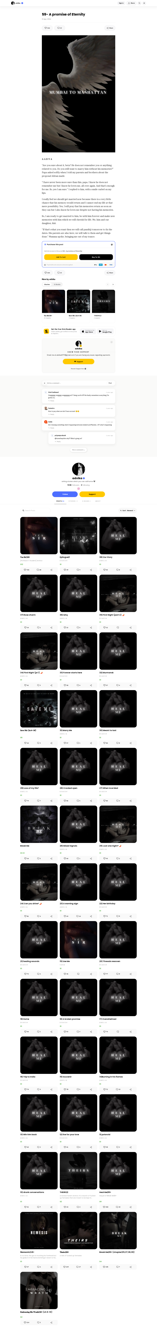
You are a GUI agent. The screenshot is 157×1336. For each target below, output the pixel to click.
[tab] (47, 284)
